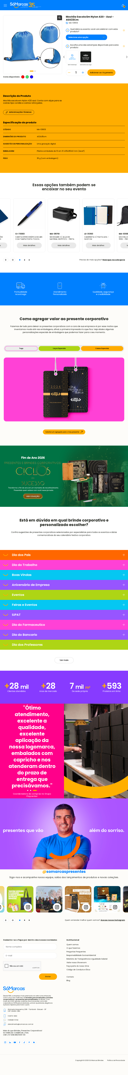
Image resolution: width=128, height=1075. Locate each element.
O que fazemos (73, 948)
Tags (21, 348)
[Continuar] (12, 920)
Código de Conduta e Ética (78, 969)
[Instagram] (5, 1042)
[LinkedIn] (10, 1042)
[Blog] (34, 1042)
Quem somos (72, 944)
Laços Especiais (59, 348)
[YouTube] (15, 1042)
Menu (5, 5)
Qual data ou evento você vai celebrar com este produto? (92, 30)
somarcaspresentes (64, 871)
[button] (32, 71)
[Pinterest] (29, 1042)
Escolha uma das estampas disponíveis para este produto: (93, 46)
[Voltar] (6, 920)
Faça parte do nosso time (77, 966)
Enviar (48, 976)
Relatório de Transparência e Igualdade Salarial (86, 959)
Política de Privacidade (116, 1060)
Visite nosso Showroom (76, 962)
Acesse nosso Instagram (113, 920)
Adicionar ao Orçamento (101, 72)
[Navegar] (27, 790)
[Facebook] (20, 1042)
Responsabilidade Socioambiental (81, 955)
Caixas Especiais (102, 348)
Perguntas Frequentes (76, 951)
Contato (70, 977)
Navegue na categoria (113, 260)
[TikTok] (24, 1042)
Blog (68, 980)
